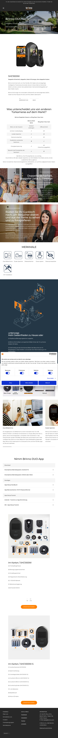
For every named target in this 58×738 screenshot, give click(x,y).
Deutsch (6, 733)
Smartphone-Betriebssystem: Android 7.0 (17, 469)
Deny (10, 382)
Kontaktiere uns (7, 717)
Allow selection (29, 382)
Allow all (47, 382)
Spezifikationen (29, 606)
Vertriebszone (7, 725)
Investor (5, 719)
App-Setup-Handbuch (11, 485)
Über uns (5, 714)
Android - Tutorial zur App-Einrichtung (16, 500)
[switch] (22, 373)
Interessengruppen (8, 722)
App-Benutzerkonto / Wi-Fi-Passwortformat (17, 490)
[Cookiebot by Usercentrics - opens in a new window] (50, 354)
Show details (50, 378)
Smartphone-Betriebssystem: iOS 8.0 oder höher (19, 474)
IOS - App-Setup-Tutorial (12, 505)
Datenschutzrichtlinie (46, 728)
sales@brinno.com (49, 720)
